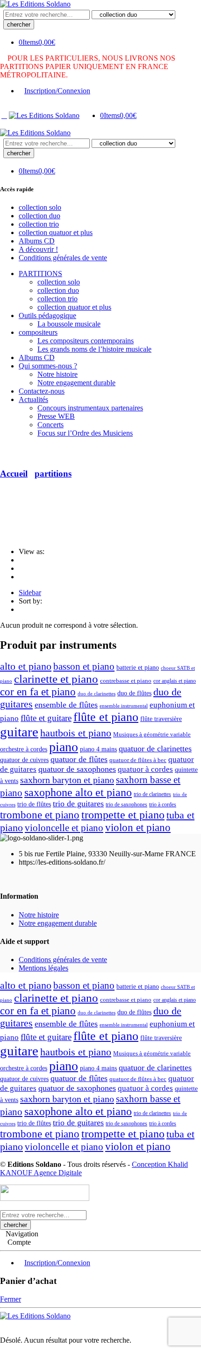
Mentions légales (43, 968)
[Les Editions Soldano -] (35, 4)
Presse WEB (56, 416)
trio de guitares (78, 803)
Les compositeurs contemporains (85, 341)
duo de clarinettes (96, 693)
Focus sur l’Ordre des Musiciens (85, 433)
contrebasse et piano (125, 681)
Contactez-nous (42, 391)
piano (63, 747)
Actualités (33, 399)
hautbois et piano (75, 733)
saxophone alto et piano (78, 792)
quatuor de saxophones (77, 769)
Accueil (14, 473)
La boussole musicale (68, 324)
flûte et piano (105, 717)
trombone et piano (39, 815)
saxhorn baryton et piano (67, 780)
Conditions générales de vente (63, 258)
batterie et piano (137, 667)
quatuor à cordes (145, 769)
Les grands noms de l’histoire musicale (94, 349)
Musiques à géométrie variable (152, 734)
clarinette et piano (56, 679)
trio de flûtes (34, 804)
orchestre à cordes (23, 749)
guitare (19, 731)
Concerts (50, 425)
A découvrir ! (38, 249)
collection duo (39, 216)
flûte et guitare (46, 718)
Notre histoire (57, 374)
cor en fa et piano (38, 692)
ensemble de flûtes (66, 704)
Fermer (10, 1299)
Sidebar (30, 592)
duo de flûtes (134, 693)
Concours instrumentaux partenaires (90, 408)
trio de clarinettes (152, 794)
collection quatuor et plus (56, 232)
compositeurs (38, 332)
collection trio (39, 224)
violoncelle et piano (64, 827)
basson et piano (84, 666)
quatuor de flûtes (79, 759)
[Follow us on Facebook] (3, 878)
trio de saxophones (126, 804)
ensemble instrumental (124, 705)
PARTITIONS (40, 273)
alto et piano (25, 666)
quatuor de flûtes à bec (137, 759)
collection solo (40, 207)
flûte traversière (161, 718)
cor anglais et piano (174, 681)
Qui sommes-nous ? (48, 366)
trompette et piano (123, 815)
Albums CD (37, 241)
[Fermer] (3, 1324)
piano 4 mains (98, 749)
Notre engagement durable (76, 383)
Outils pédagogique (47, 315)
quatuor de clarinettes (155, 748)
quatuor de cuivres (24, 759)
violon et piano (138, 827)
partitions (53, 473)
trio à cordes (162, 804)
